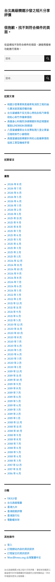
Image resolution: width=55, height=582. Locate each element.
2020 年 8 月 (14, 337)
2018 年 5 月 (14, 452)
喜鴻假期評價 (14, 511)
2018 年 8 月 (14, 439)
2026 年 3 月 (14, 205)
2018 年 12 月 (14, 422)
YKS (48, 573)
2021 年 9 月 (14, 311)
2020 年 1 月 (14, 367)
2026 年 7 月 (14, 188)
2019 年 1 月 (13, 418)
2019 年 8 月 (14, 388)
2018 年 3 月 (14, 460)
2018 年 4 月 (14, 456)
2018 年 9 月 (14, 435)
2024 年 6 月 (14, 286)
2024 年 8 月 (14, 277)
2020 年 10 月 (15, 333)
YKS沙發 (12, 498)
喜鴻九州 (12, 506)
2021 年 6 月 (14, 316)
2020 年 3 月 (14, 358)
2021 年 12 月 (14, 303)
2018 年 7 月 (14, 443)
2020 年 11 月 (14, 328)
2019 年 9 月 (14, 384)
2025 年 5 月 (14, 239)
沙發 (34, 573)
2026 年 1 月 (14, 214)
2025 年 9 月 (14, 222)
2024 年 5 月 (14, 290)
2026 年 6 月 (14, 192)
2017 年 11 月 (14, 469)
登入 (9, 544)
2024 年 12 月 (14, 260)
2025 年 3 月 (14, 248)
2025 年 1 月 (14, 256)
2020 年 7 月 (14, 341)
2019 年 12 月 (14, 371)
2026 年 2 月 (14, 209)
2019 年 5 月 (14, 401)
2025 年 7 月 (14, 231)
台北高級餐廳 (14, 502)
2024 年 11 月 (14, 265)
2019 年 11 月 (14, 375)
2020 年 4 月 (14, 354)
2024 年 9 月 (14, 273)
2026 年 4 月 (14, 201)
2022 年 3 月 (14, 294)
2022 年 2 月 (14, 299)
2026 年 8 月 (14, 184)
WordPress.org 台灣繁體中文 (24, 557)
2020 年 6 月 (14, 345)
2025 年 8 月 (14, 226)
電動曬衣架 (13, 519)
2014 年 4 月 (14, 473)
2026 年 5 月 (14, 197)
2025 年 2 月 (14, 252)
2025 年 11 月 (14, 218)
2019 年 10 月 (14, 379)
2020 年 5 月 (14, 350)
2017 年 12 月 (14, 464)
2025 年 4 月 (14, 243)
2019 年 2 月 (14, 413)
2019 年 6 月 (14, 396)
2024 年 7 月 (14, 282)
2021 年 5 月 (14, 320)
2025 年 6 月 (14, 235)
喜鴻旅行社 (13, 515)
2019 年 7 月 (14, 392)
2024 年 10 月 (15, 269)
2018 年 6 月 (14, 447)
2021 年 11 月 (14, 307)
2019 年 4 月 (14, 405)
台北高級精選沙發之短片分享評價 (19, 569)
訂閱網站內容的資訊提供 (20, 549)
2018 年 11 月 (14, 426)
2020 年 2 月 (14, 362)
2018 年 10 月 (14, 430)
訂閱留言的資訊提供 (18, 553)
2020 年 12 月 (15, 324)
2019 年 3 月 (14, 409)
